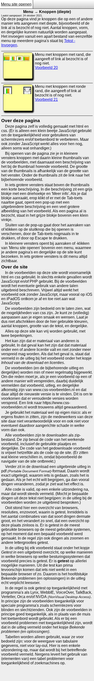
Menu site (10, 4)
